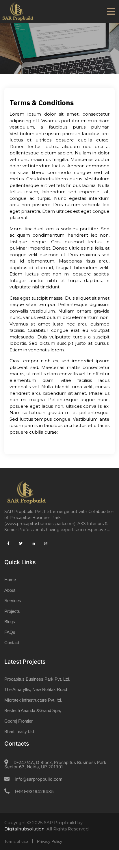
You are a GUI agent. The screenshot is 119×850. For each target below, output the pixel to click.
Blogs (9, 621)
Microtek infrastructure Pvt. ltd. (33, 700)
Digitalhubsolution (24, 829)
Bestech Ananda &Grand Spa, (32, 710)
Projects (12, 611)
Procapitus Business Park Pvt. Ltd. (37, 679)
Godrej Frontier (18, 721)
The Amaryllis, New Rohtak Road (35, 689)
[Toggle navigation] (111, 11)
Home (10, 579)
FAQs (9, 632)
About (9, 590)
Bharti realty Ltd (19, 731)
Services (12, 600)
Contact (11, 642)
